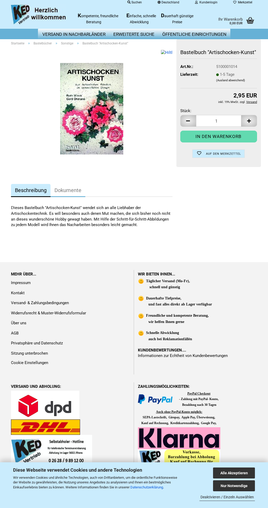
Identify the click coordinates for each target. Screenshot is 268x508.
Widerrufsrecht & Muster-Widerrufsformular (48, 313)
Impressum (21, 282)
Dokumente (67, 190)
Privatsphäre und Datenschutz (37, 343)
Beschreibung (31, 190)
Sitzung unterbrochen (29, 353)
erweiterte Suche (133, 34)
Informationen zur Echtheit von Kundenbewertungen (183, 355)
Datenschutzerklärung (146, 487)
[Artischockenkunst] (91, 108)
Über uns (18, 323)
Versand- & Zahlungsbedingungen (40, 303)
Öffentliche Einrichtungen (194, 34)
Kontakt (18, 293)
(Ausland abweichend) (230, 80)
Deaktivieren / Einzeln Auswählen (227, 497)
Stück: (185, 110)
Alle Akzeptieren (234, 473)
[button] (188, 121)
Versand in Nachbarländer (73, 34)
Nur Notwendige (234, 486)
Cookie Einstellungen (29, 362)
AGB (15, 333)
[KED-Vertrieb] (39, 14)
